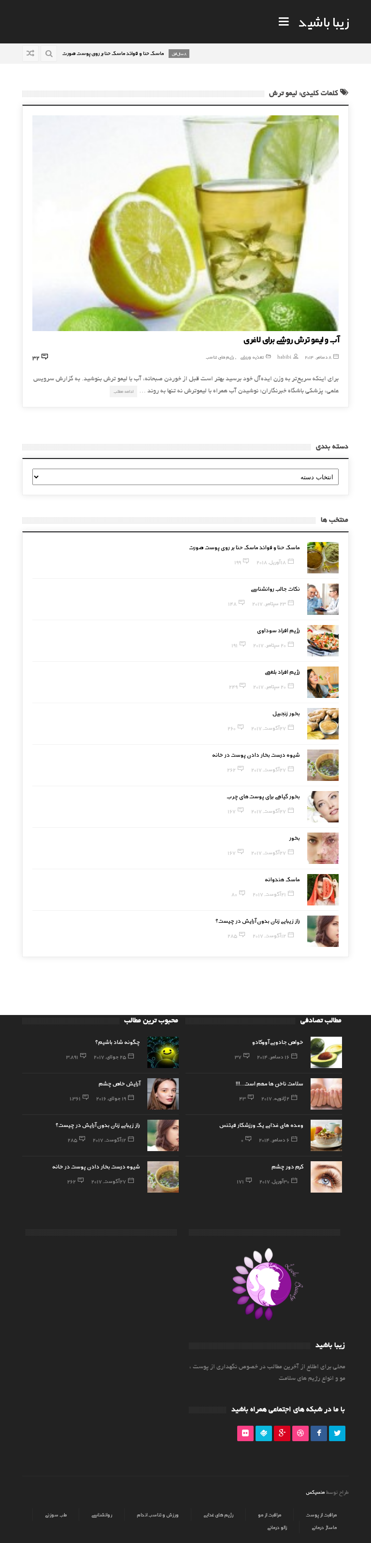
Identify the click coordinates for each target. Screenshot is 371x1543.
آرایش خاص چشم (119, 1083)
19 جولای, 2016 (111, 1098)
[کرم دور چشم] (326, 1177)
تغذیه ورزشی (252, 357)
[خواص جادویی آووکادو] (326, 1052)
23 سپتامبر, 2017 (269, 603)
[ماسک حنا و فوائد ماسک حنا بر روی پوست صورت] (323, 557)
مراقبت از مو (269, 1514)
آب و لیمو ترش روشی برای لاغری (291, 339)
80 (234, 893)
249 (233, 686)
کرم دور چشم (287, 1166)
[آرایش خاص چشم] (163, 1094)
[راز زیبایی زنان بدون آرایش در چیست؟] (323, 931)
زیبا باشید (324, 21)
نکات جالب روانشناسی (275, 588)
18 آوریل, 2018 (271, 561)
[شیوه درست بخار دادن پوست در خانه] (323, 765)
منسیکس (315, 1491)
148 (232, 603)
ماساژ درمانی (324, 1527)
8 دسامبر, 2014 (318, 357)
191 (234, 644)
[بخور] (323, 848)
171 (240, 1181)
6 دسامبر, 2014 (274, 1139)
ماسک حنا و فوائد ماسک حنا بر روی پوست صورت (244, 547)
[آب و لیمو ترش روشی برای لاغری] (185, 223)
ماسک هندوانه (282, 879)
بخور (294, 837)
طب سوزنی (56, 1514)
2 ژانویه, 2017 (275, 1098)
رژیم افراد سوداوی (278, 630)
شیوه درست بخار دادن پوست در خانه (256, 754)
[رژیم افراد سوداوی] (323, 640)
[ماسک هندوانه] (323, 889)
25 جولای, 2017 (110, 1056)
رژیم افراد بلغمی (282, 671)
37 (238, 1056)
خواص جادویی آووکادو (277, 1041)
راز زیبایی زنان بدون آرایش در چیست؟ (257, 920)
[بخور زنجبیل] (323, 723)
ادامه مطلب (123, 391)
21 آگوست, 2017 (269, 893)
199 (237, 561)
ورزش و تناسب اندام (158, 1514)
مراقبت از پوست (321, 1514)
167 (232, 810)
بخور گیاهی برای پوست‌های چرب (263, 796)
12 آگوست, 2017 (269, 935)
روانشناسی (101, 1514)
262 (231, 769)
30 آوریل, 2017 (274, 1181)
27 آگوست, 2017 (268, 727)
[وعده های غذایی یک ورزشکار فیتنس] (326, 1135)
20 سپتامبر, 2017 (269, 644)
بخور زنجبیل (286, 713)
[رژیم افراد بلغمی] (323, 682)
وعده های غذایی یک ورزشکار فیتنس (261, 1124)
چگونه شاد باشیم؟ (117, 1041)
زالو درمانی (277, 1527)
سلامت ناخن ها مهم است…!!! (269, 1083)
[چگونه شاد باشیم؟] (163, 1052)
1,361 (75, 1098)
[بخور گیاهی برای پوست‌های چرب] (323, 806)
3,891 (72, 1056)
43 (242, 1098)
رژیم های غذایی (218, 1514)
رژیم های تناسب (220, 357)
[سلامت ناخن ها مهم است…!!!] (326, 1094)
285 (232, 935)
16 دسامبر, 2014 (273, 1056)
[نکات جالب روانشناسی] (323, 599)
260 (232, 727)
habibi (284, 357)
